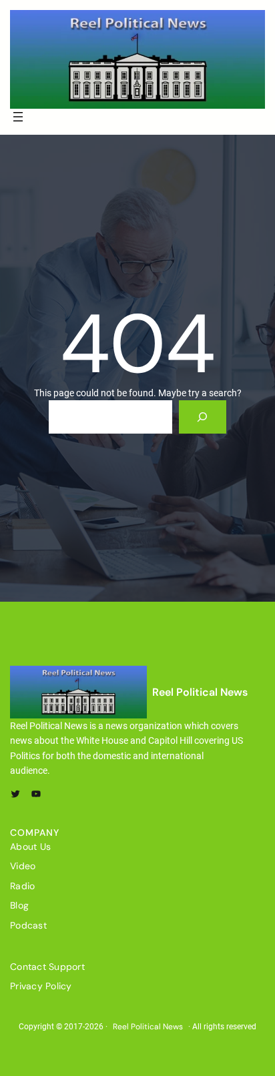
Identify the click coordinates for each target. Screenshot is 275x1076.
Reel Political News (200, 692)
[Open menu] (18, 117)
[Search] (202, 416)
